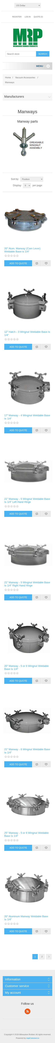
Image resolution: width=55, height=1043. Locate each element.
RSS (27, 1011)
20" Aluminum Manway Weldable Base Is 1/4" (26, 918)
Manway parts (27, 121)
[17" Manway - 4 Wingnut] (27, 386)
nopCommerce (32, 1038)
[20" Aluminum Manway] (27, 887)
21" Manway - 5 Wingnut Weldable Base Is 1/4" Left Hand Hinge (27, 500)
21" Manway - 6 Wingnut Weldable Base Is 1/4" (27, 751)
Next (48, 956)
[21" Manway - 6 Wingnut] (27, 720)
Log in (28, 17)
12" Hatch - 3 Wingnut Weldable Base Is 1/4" (27, 333)
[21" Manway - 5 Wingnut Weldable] (27, 469)
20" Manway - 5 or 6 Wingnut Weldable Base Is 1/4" (26, 667)
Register (17, 17)
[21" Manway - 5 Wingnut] (27, 553)
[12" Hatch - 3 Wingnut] (27, 302)
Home (8, 77)
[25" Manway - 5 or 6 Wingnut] (27, 803)
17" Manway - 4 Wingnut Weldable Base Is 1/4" (27, 417)
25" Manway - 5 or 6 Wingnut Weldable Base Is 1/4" (26, 834)
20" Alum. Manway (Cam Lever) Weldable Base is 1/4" (22, 250)
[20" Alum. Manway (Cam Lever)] (27, 219)
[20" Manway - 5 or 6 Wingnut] (27, 637)
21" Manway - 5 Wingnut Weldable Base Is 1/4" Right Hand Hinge (27, 584)
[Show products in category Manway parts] (27, 142)
